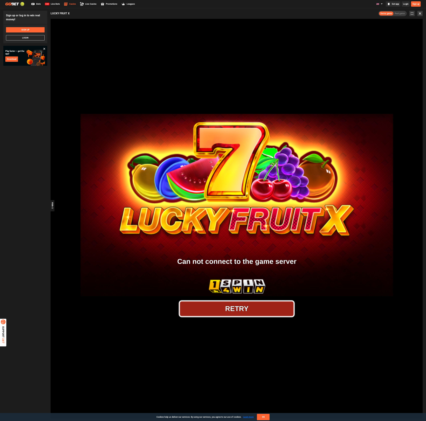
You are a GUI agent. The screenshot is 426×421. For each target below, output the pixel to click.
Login (405, 4)
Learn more (248, 417)
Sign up (415, 4)
